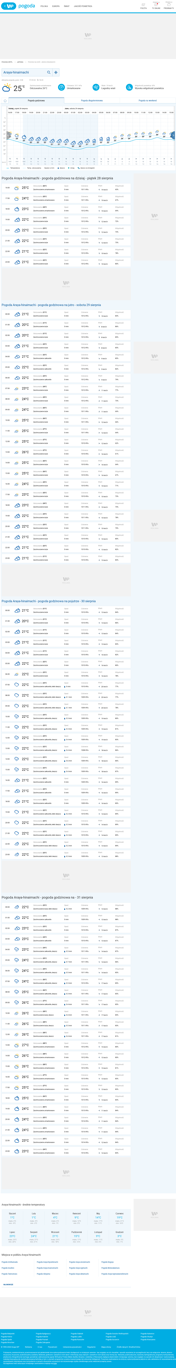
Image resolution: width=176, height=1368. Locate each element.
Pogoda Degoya (107, 1262)
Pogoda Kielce (6, 1337)
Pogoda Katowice (147, 1334)
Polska (44, 6)
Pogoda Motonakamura (110, 1268)
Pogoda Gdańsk (77, 1334)
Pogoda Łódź (111, 1337)
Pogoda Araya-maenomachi (47, 1268)
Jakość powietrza (83, 6)
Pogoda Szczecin (112, 1340)
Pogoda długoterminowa (92, 100)
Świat (66, 6)
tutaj (55, 1363)
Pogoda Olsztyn (147, 1337)
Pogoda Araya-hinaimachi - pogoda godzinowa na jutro (38, 305)
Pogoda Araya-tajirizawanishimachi (114, 1274)
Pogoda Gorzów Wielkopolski (117, 1334)
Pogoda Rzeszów (77, 1340)
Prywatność (52, 1347)
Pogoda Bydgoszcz (43, 1334)
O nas (40, 1347)
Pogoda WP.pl (7, 62)
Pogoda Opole (6, 1340)
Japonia (20, 62)
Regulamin (91, 1347)
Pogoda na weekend (148, 100)
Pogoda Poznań (42, 1340)
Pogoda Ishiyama (43, 1274)
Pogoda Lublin (76, 1337)
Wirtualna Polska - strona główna (8, 6)
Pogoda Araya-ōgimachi (78, 1268)
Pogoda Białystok (8, 1334)
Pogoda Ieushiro (8, 1268)
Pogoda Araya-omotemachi (79, 1262)
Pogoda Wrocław (7, 1342)
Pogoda (27, 6)
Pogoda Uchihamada (10, 1262)
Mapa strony (106, 1347)
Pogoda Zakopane (43, 1342)
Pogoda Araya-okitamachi (79, 1274)
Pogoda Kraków (42, 1337)
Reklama (28, 1347)
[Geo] (56, 72)
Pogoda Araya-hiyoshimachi (47, 1262)
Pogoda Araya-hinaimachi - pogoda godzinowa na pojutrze (40, 601)
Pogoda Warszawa (148, 1340)
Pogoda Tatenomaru (9, 1274)
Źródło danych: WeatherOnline (128, 1347)
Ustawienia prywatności (72, 1347)
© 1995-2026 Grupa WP (10, 1347)
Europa (56, 6)
